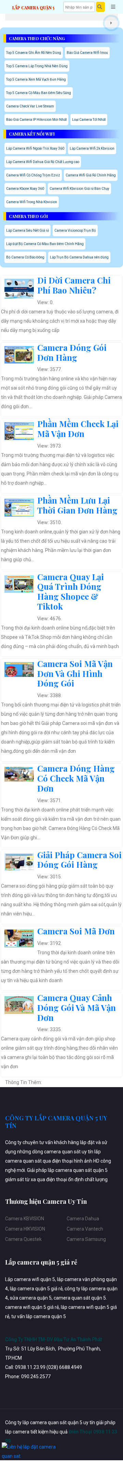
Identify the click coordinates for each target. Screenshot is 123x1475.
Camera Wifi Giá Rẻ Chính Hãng (91, 175)
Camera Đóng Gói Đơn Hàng (72, 352)
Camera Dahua (83, 1218)
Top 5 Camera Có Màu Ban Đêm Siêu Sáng (38, 93)
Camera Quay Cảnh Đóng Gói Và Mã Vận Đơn (76, 1007)
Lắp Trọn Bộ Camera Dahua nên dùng (79, 257)
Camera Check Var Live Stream (30, 106)
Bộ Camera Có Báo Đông (25, 257)
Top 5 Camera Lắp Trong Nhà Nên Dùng (37, 66)
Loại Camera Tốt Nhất (89, 120)
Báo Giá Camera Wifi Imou (87, 53)
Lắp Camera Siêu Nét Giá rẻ (27, 230)
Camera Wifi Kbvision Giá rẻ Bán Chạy (79, 189)
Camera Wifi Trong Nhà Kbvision (31, 202)
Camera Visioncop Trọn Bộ (75, 230)
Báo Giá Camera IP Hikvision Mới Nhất (36, 120)
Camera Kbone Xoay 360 (25, 189)
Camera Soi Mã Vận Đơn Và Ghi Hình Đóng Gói (75, 673)
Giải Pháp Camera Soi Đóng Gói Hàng (79, 859)
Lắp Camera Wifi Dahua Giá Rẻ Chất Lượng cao (42, 162)
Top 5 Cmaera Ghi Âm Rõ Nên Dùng (33, 53)
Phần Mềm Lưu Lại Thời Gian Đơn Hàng (77, 505)
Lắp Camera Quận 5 (33, 7)
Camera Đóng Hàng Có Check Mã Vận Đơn (76, 778)
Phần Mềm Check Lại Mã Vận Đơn (78, 428)
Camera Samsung (86, 1239)
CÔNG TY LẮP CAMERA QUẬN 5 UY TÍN (56, 1122)
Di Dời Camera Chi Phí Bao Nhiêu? (74, 285)
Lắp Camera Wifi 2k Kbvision (92, 148)
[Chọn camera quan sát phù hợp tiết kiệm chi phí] (111, 23)
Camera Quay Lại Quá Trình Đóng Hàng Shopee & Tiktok (70, 591)
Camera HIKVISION (25, 1229)
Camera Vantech (85, 1229)
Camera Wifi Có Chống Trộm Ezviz (33, 175)
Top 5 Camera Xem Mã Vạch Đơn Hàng (36, 79)
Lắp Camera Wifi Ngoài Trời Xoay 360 (35, 148)
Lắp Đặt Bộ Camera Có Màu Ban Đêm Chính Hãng (45, 244)
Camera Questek (23, 1239)
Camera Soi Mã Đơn (76, 930)
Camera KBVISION (24, 1218)
